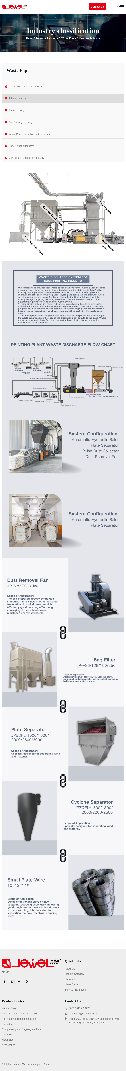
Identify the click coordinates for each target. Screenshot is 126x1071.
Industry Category (47, 37)
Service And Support (76, 989)
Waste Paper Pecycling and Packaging (30, 134)
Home (29, 37)
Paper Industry (17, 110)
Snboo (47, 1064)
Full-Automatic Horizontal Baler (19, 1018)
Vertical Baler (9, 1008)
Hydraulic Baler (73, 979)
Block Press (8, 1034)
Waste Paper (68, 37)
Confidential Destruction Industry (26, 158)
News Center (72, 984)
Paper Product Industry (21, 146)
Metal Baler (8, 1039)
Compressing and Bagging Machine (21, 1029)
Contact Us (97, 6)
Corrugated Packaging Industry (26, 86)
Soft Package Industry (21, 122)
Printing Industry (89, 37)
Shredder (7, 1024)
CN (118, 7)
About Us (70, 968)
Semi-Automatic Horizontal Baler (19, 1013)
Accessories (8, 1045)
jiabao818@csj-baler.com (83, 1013)
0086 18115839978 (79, 1008)
